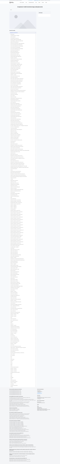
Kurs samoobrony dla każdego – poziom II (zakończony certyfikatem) (16, 423)
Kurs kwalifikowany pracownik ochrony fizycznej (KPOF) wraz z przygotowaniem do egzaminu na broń (19, 397)
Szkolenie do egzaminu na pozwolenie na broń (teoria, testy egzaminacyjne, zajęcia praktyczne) (19, 414)
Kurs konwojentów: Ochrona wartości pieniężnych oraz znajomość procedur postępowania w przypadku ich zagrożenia (21, 399)
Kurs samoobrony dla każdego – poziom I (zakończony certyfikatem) (16, 422)
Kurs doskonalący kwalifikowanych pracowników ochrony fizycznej (16, 398)
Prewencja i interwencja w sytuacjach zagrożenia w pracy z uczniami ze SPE (17, 456)
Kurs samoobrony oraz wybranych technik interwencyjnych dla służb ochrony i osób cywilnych (19, 402)
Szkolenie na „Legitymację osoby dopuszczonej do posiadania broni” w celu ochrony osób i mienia (19, 413)
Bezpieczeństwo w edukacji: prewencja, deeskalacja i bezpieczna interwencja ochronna (18, 455)
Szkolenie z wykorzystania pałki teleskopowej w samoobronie (15, 442)
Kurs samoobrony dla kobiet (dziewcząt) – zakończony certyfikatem (16, 421)
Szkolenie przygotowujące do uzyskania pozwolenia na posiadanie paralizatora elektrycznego (18, 405)
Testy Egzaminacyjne (31, 2)
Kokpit (46, 2)
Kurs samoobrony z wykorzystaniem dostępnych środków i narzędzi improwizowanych (18, 440)
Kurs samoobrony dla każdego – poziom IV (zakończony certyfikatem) (16, 425)
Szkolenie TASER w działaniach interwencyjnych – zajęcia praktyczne (16, 403)
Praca (36, 2)
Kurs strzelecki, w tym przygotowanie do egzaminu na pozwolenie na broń (16, 415)
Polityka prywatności (39, 407)
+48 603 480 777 (31, 0)
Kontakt (43, 2)
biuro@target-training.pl (36, 0)
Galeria (39, 2)
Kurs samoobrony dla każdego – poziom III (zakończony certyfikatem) (16, 424)
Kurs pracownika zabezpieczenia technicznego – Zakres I (15, 390)
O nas (26, 2)
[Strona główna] (11, 2)
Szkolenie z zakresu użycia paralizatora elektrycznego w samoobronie (16, 441)
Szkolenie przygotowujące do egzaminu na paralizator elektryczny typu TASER (17, 404)
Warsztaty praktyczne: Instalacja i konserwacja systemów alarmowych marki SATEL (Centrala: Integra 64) (19, 437)
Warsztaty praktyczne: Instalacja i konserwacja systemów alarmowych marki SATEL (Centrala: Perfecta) (19, 459)
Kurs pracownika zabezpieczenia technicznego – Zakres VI (15, 394)
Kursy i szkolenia (22, 2)
